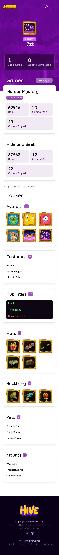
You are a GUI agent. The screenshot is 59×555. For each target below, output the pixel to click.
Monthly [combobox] (42, 80)
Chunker (34, 544)
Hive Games (48, 544)
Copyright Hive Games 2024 (29, 521)
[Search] (46, 7)
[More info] (34, 186)
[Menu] (54, 7)
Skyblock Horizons (17, 544)
